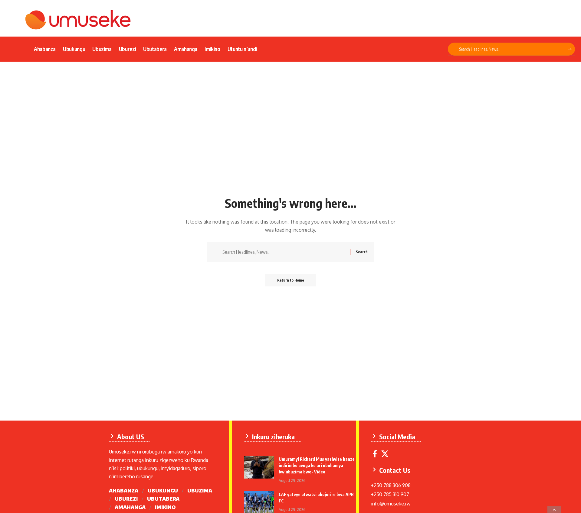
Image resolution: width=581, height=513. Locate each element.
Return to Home (290, 280)
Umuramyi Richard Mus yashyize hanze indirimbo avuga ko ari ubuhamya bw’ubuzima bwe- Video (317, 465)
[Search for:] (284, 252)
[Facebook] (375, 454)
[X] (385, 454)
